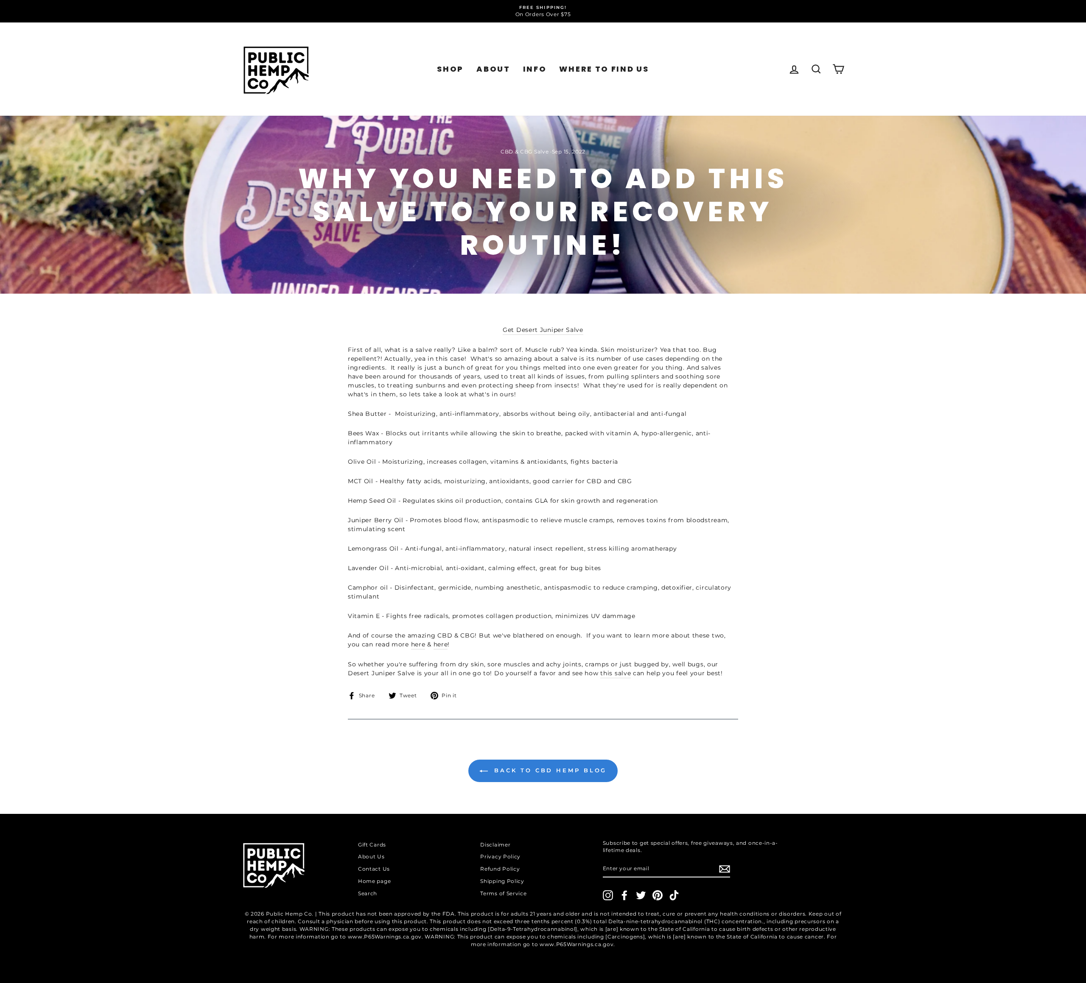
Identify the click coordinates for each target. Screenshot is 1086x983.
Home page (374, 881)
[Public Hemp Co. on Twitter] (641, 895)
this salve (615, 673)
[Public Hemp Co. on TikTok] (674, 895)
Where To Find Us (604, 69)
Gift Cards (372, 844)
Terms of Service (503, 893)
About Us (371, 856)
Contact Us (374, 869)
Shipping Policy (502, 881)
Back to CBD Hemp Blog (549, 770)
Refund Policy (500, 869)
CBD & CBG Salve (525, 151)
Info (535, 69)
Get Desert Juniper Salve (543, 330)
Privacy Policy (500, 856)
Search (367, 893)
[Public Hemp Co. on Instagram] (608, 895)
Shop (450, 69)
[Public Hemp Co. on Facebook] (624, 895)
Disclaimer (495, 844)
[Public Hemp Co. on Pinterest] (657, 895)
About (493, 69)
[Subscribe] (724, 869)
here (418, 644)
